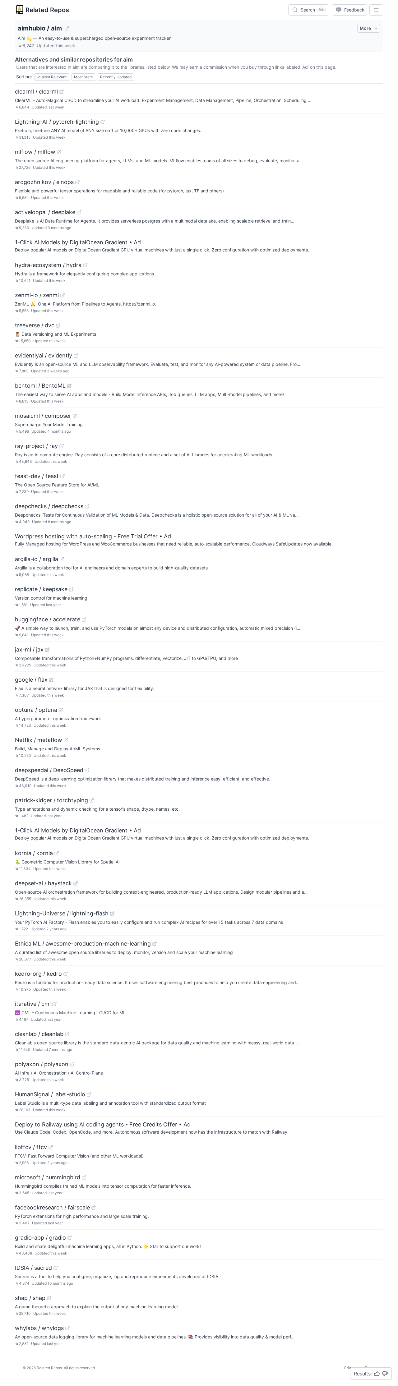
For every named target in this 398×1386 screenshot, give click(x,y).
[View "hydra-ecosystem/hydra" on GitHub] (85, 265)
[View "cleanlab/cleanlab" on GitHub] (67, 1034)
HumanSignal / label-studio (50, 1094)
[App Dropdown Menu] (376, 10)
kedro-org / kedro (38, 973)
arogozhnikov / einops (44, 182)
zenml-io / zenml (37, 295)
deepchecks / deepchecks (49, 506)
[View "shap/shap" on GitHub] (49, 1298)
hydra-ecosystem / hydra (48, 265)
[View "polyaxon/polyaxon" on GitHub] (72, 1064)
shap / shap (30, 1298)
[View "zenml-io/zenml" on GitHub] (62, 295)
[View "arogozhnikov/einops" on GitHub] (77, 182)
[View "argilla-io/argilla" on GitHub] (61, 559)
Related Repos (47, 10)
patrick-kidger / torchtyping (51, 800)
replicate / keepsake (41, 589)
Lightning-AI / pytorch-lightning (57, 121)
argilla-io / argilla (36, 559)
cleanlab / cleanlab (39, 1034)
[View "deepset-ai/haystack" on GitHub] (75, 883)
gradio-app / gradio (40, 1237)
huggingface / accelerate (47, 619)
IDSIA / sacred (33, 1267)
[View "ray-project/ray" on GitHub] (61, 446)
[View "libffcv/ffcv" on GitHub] (50, 1147)
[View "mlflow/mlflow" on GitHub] (59, 152)
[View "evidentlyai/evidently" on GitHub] (75, 355)
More (365, 28)
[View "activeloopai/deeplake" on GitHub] (78, 212)
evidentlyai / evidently (43, 355)
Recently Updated (116, 77)
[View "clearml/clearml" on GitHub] (61, 91)
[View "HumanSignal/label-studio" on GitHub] (88, 1094)
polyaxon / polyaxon (41, 1064)
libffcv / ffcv (31, 1147)
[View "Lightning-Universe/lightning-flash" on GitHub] (112, 913)
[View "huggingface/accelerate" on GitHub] (83, 619)
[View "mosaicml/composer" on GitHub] (74, 415)
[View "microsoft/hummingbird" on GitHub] (83, 1177)
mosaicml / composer (43, 415)
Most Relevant (52, 77)
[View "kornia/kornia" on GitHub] (56, 853)
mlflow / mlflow (35, 152)
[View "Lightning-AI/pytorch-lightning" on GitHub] (102, 121)
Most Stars (83, 77)
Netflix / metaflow (38, 740)
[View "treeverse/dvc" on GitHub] (58, 325)
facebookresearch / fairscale (52, 1207)
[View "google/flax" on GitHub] (51, 679)
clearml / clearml (36, 91)
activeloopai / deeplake (45, 212)
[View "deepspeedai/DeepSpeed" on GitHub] (87, 770)
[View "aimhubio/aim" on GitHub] (66, 28)
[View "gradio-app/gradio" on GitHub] (69, 1237)
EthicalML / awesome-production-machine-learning (83, 943)
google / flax (31, 679)
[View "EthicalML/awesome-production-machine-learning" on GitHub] (154, 943)
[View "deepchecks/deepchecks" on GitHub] (87, 506)
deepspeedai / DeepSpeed (49, 770)
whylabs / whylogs (39, 1328)
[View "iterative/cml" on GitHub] (54, 1004)
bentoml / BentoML (40, 385)
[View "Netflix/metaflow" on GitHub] (65, 740)
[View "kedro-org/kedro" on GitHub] (65, 973)
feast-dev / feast (37, 476)
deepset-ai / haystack (43, 883)
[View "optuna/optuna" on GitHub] (60, 709)
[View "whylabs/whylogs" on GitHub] (67, 1328)
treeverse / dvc (34, 325)
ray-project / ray (36, 446)
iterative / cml (33, 1004)
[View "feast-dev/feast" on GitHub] (62, 476)
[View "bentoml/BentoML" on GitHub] (69, 385)
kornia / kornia (34, 853)
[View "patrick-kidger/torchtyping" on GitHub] (91, 800)
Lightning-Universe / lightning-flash (62, 913)
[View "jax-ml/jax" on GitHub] (47, 649)
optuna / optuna (36, 710)
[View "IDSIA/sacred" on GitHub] (55, 1267)
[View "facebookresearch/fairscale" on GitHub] (93, 1207)
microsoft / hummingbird (47, 1177)
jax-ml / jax (29, 649)
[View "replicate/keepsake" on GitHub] (71, 589)
